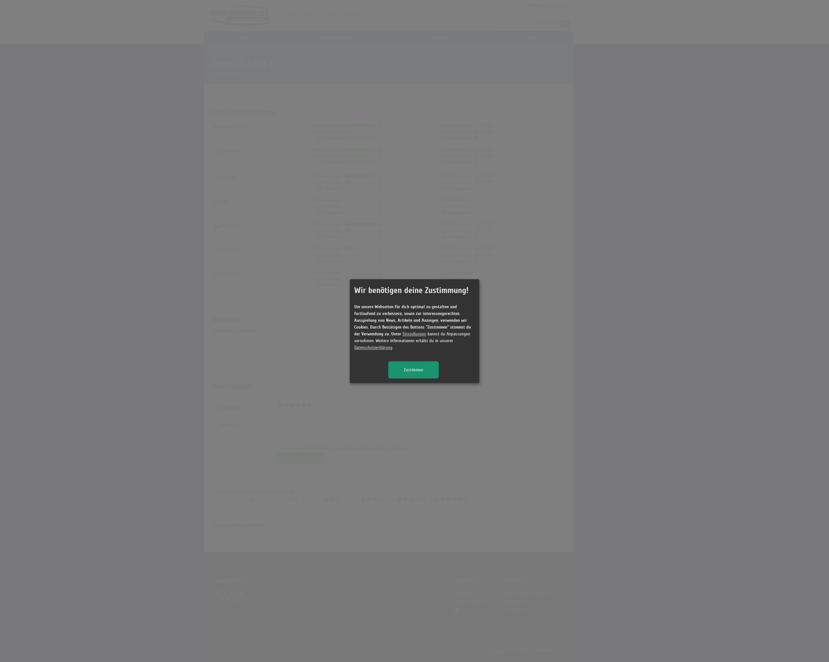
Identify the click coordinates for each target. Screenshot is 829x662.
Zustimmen (413, 369)
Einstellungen (414, 333)
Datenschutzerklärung (373, 347)
